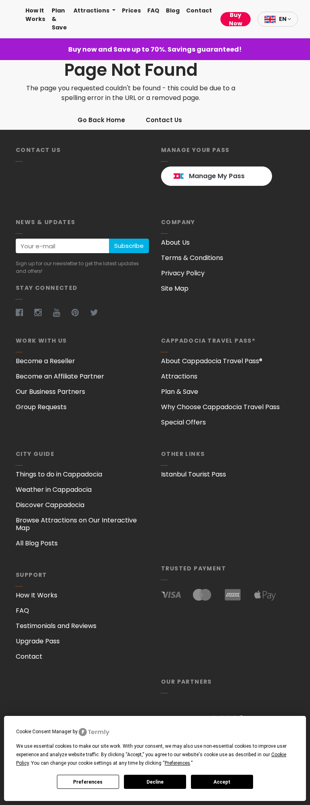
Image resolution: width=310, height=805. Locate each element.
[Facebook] (24, 312)
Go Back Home (101, 120)
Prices (131, 10)
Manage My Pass (217, 176)
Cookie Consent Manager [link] (43, 731)
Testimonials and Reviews (56, 626)
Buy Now (235, 19)
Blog (173, 10)
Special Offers (183, 422)
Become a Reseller (45, 361)
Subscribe (129, 245)
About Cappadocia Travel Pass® (211, 361)
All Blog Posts (37, 543)
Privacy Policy (183, 273)
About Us (175, 242)
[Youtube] (61, 312)
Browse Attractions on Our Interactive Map (76, 524)
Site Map (175, 288)
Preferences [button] (177, 763)
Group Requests (41, 407)
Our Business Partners (50, 391)
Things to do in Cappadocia (59, 474)
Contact (199, 10)
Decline (155, 782)
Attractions (92, 10)
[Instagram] (42, 312)
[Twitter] (99, 312)
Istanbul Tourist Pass (193, 474)
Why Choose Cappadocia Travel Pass (220, 407)
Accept (222, 782)
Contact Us (164, 120)
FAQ (153, 10)
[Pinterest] (79, 312)
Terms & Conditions (192, 258)
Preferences (88, 782)
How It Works (35, 14)
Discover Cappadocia (50, 505)
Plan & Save (59, 18)
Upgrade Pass (38, 641)
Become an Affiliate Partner (60, 376)
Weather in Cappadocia (54, 489)
